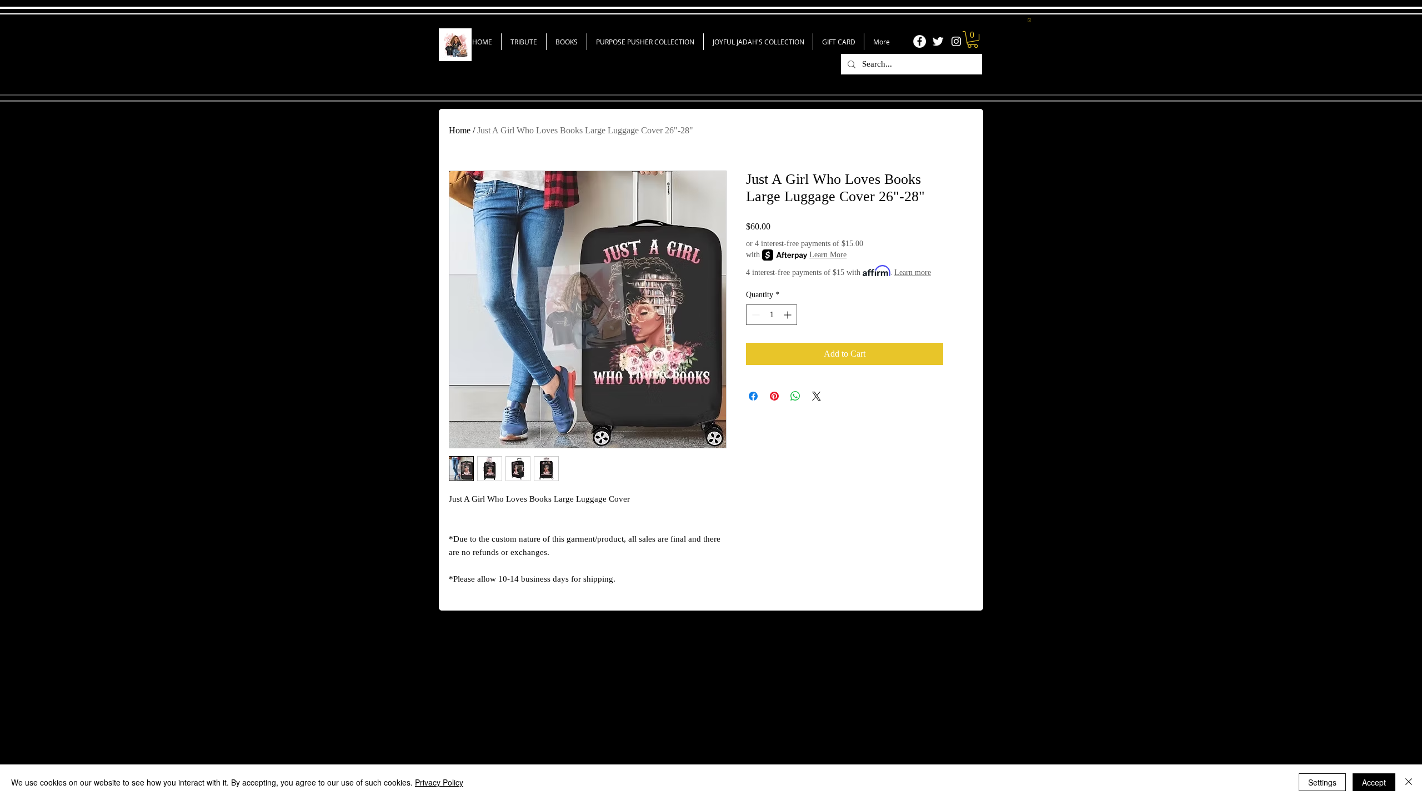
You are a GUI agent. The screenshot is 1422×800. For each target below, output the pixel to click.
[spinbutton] (772, 314)
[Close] (1408, 782)
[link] (973, 39)
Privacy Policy (439, 782)
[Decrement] (755, 314)
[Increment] (788, 314)
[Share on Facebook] (753, 396)
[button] (1029, 20)
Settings (1322, 782)
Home (459, 130)
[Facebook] (919, 41)
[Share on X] (816, 396)
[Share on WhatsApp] (795, 396)
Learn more (912, 272)
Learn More (828, 255)
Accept (1374, 782)
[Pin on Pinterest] (774, 396)
